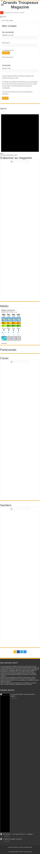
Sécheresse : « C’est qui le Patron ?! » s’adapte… (18, 834)
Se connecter (6, 53)
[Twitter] (21, 651)
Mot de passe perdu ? (8, 57)
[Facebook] (18, 651)
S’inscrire (5, 98)
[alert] (20, 133)
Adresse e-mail (9, 68)
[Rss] (14, 651)
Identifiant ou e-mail (11, 35)
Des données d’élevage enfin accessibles (14, 12)
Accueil (3, 20)
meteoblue (4, 343)
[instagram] (25, 651)
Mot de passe (9, 42)
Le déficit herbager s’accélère (12, 839)
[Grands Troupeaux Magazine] (20, 4)
